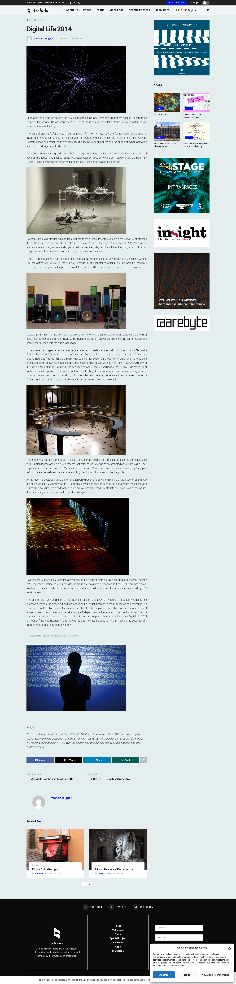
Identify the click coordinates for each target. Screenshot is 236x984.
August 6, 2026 (116, 874)
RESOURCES (162, 10)
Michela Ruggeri (44, 38)
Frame (117, 934)
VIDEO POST (116, 10)
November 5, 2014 (66, 38)
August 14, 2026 (53, 874)
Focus (44, 20)
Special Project (176, 3)
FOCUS (87, 10)
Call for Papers (160, 114)
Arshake (39, 874)
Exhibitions (118, 951)
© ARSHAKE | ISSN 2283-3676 (40, 3)
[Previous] (84, 884)
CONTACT (61, 3)
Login (195, 3)
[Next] (89, 884)
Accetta (163, 974)
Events (98, 865)
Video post (118, 930)
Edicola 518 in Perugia (45, 869)
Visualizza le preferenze (215, 974)
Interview (118, 942)
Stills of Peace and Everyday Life (114, 869)
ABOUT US (72, 10)
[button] (229, 947)
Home (29, 20)
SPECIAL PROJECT (139, 10)
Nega (187, 974)
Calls (160, 109)
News (36, 20)
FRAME (100, 10)
